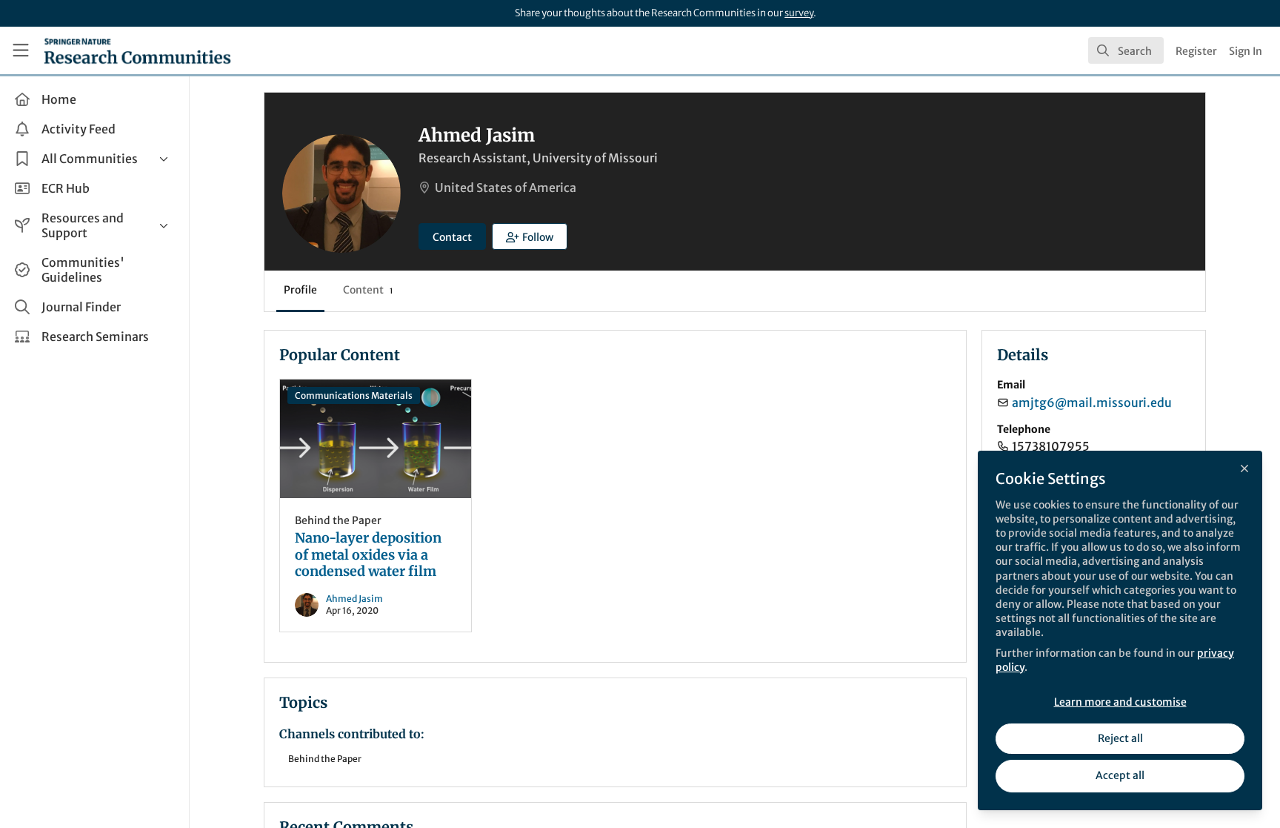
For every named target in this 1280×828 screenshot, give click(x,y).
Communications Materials (354, 395)
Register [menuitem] (1196, 51)
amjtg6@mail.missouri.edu (1092, 402)
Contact (452, 237)
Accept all (1120, 775)
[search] (1126, 50)
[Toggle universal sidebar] (20, 50)
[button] (529, 236)
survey (798, 13)
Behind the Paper (338, 520)
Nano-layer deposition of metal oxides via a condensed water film (375, 439)
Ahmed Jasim (354, 598)
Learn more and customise (1120, 702)
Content (368, 290)
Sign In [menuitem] (1245, 51)
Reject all (1120, 738)
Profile (300, 290)
